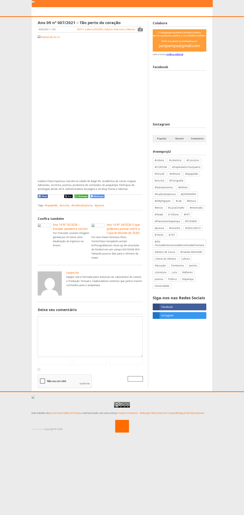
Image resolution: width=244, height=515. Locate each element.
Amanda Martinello (191, 252)
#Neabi (159, 214)
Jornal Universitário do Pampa (65, 413)
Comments (197, 138)
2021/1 (80, 29)
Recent (179, 138)
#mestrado (196, 207)
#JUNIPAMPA (188, 194)
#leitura (191, 201)
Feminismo (177, 265)
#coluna (159, 160)
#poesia (99, 205)
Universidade (162, 285)
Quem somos (61, 12)
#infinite (183, 187)
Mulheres (187, 272)
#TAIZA (159, 234)
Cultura (89, 29)
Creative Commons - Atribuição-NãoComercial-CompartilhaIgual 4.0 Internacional (160, 413)
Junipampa (37, 429)
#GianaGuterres (164, 187)
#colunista (175, 160)
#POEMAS (191, 221)
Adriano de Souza (165, 252)
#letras (159, 207)
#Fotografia (176, 180)
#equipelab (51, 205)
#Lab (179, 201)
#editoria (175, 173)
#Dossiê (159, 173)
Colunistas (170, 12)
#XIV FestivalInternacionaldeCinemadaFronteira (179, 243)
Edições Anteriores (114, 29)
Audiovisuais (147, 12)
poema (159, 279)
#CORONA (161, 167)
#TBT (172, 234)
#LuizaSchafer (176, 207)
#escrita (64, 205)
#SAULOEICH (193, 228)
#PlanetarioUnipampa (167, 221)
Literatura (160, 272)
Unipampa (187, 279)
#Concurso (192, 160)
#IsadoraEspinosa (81, 205)
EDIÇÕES (190, 12)
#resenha (174, 228)
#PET (187, 214)
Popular (161, 138)
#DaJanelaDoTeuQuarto (186, 167)
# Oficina (173, 214)
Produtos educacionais (114, 12)
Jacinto (193, 265)
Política (172, 279)
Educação (160, 265)
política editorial (174, 54)
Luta (174, 272)
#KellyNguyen (163, 201)
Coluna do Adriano (165, 258)
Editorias (84, 12)
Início (42, 12)
